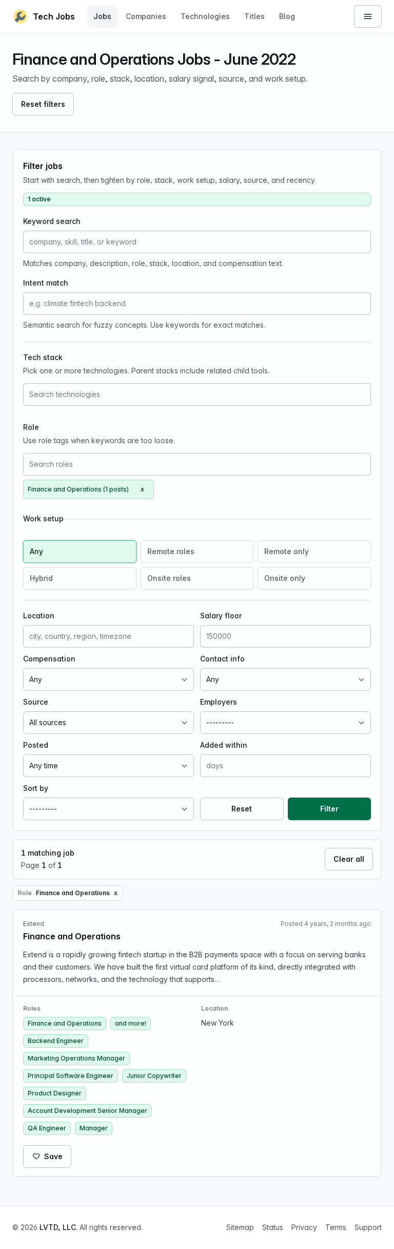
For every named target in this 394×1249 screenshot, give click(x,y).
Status (272, 1227)
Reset (241, 808)
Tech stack (43, 357)
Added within (223, 745)
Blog (287, 16)
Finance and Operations (65, 1023)
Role (31, 427)
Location (38, 615)
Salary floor (221, 615)
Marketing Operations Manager (76, 1058)
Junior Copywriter (154, 1076)
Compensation (49, 658)
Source (35, 701)
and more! (130, 1023)
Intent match (45, 282)
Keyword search (52, 221)
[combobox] (197, 394)
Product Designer (55, 1093)
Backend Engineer (56, 1041)
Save (53, 1156)
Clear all (348, 859)
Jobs (102, 16)
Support (368, 1227)
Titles (254, 16)
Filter (329, 808)
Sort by (35, 788)
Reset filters (43, 104)
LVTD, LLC (58, 1227)
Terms (335, 1227)
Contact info (222, 658)
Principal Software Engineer (70, 1076)
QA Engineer (47, 1128)
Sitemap (240, 1227)
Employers (218, 701)
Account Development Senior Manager (87, 1110)
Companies (146, 16)
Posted (35, 745)
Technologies (205, 16)
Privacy (304, 1227)
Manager (94, 1128)
